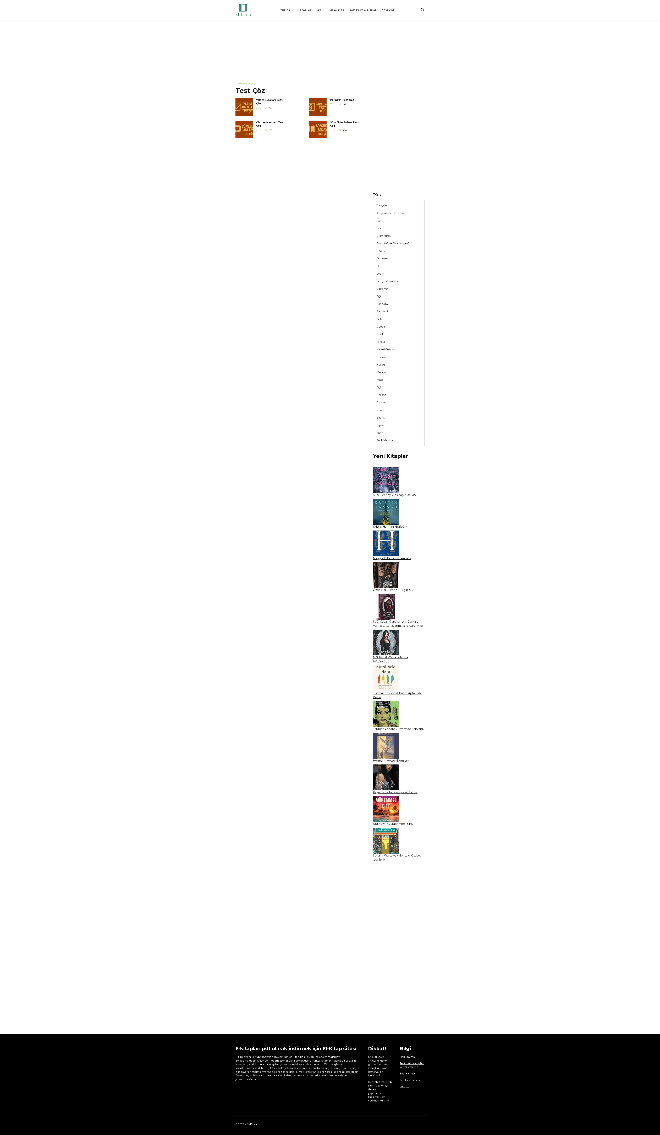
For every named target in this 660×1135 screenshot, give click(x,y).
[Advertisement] (330, 54)
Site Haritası (407, 1073)
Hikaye (381, 341)
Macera (382, 372)
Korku (381, 357)
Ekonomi (382, 304)
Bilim (380, 228)
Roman (381, 410)
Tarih (380, 432)
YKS (319, 10)
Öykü (380, 387)
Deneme (382, 258)
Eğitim (381, 296)
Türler (285, 10)
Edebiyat (382, 288)
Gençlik (381, 326)
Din (379, 266)
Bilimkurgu (384, 235)
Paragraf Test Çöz (342, 100)
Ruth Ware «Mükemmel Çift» (393, 824)
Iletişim (404, 1086)
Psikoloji (382, 402)
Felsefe (381, 319)
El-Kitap (240, 83)
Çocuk (381, 251)
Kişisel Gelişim (386, 349)
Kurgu (381, 364)
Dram (380, 273)
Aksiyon (382, 205)
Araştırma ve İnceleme (392, 213)
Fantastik (383, 311)
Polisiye (382, 395)
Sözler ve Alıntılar (363, 10)
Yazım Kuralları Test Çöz (269, 102)
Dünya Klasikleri (387, 281)
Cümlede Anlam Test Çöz (270, 124)
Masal (380, 379)
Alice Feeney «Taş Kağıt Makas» (394, 495)
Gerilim (381, 334)
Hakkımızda (407, 1056)
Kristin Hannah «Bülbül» (390, 526)
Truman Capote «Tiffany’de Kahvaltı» (398, 729)
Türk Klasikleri (386, 440)
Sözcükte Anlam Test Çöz (344, 124)
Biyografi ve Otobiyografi (393, 243)
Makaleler (337, 10)
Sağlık (380, 417)
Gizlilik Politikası (410, 1080)
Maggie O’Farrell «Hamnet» (392, 558)
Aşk (379, 220)
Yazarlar (305, 10)
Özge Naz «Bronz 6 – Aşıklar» (393, 590)
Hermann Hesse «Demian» (391, 760)
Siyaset (381, 425)
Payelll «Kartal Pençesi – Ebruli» (395, 792)
